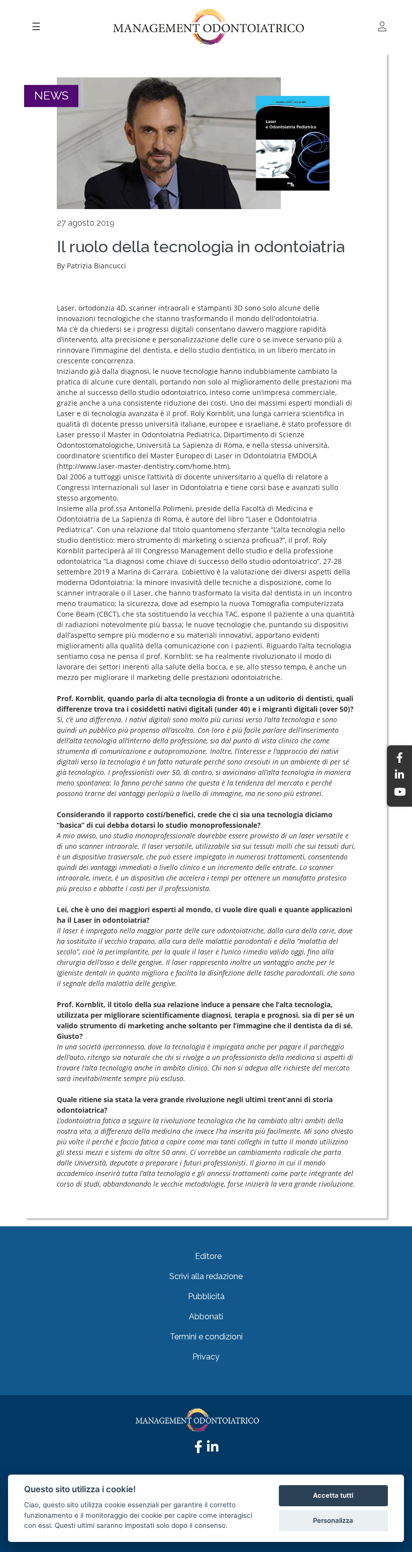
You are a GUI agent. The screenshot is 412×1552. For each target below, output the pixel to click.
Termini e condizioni (206, 1336)
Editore (208, 1256)
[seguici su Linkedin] (212, 1449)
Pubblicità (206, 1296)
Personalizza (333, 1520)
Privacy (206, 1357)
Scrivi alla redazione (206, 1276)
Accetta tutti (333, 1495)
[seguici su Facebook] (198, 1449)
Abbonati (206, 1316)
